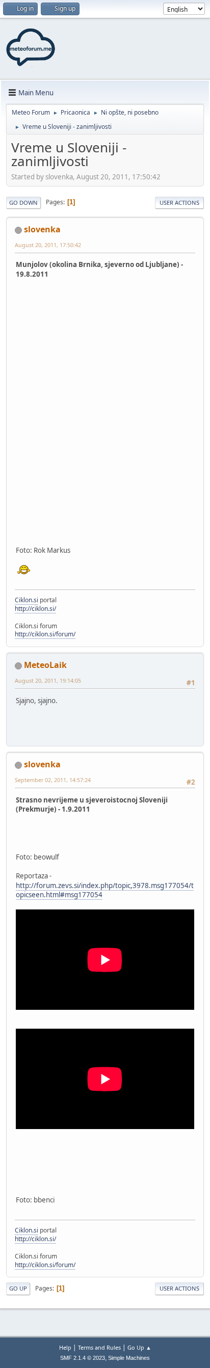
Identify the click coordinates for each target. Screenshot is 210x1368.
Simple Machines (129, 1358)
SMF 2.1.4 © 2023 (82, 1358)
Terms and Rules (99, 1347)
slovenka (42, 229)
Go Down (23, 202)
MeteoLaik (45, 664)
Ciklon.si (26, 600)
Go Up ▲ (139, 1347)
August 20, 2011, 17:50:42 (48, 245)
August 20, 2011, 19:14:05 (48, 680)
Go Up (18, 1288)
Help (65, 1347)
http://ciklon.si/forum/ (45, 634)
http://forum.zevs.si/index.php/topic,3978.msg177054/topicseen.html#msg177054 (105, 890)
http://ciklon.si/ (35, 608)
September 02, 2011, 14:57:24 (53, 780)
